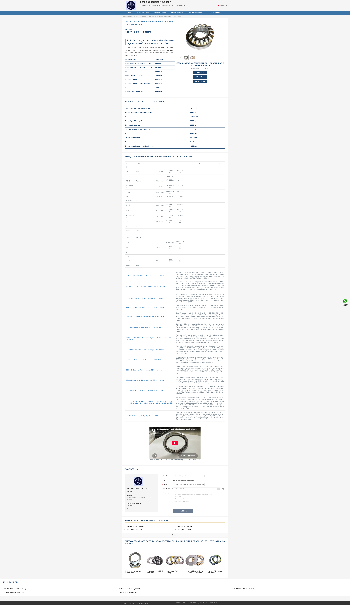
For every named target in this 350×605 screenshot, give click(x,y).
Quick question (168, 489)
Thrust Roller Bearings (215, 13)
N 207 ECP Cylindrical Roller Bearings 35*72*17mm (144, 416)
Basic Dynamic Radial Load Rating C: (138, 67)
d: (126, 71)
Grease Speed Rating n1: (134, 91)
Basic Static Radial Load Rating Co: (138, 63)
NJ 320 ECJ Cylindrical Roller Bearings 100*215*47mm (145, 286)
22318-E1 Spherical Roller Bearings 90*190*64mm (144, 370)
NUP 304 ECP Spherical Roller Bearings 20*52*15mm (145, 360)
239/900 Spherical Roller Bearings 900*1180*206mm (145, 275)
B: (126, 87)
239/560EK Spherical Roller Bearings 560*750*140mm (146, 308)
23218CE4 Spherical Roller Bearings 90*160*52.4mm (145, 317)
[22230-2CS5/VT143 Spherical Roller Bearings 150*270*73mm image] (200, 37)
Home (130, 13)
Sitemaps (146, 603)
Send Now (183, 511)
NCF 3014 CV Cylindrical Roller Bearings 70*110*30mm (145, 350)
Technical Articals (160, 13)
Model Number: (130, 59)
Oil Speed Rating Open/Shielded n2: (138, 83)
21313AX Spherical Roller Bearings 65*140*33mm (143, 328)
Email (164, 476)
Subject (165, 485)
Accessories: (129, 142)
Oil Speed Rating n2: (132, 79)
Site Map (140, 603)
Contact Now (200, 72)
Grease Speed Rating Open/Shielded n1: (139, 146)
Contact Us (133, 603)
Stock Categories (143, 13)
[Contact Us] (345, 302)
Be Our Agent (200, 81)
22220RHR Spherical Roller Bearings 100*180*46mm (145, 380)
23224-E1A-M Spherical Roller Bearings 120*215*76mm (145, 390)
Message (165, 493)
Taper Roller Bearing (196, 13)
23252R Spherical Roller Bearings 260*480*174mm (144, 298)
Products (129, 16)
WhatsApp (200, 77)
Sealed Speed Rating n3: (134, 75)
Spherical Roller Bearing (178, 13)
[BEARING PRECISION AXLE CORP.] (131, 5)
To (164, 480)
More (174, 535)
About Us (125, 603)
